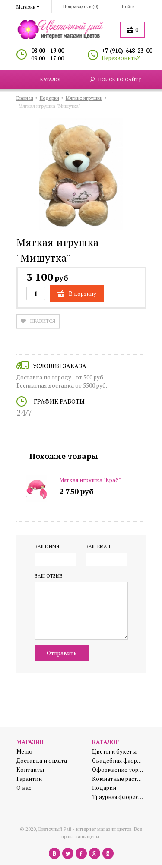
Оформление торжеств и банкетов (118, 770)
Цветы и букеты (114, 752)
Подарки (104, 788)
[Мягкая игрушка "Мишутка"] (81, 175)
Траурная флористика (118, 797)
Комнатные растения (118, 779)
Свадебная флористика (118, 761)
